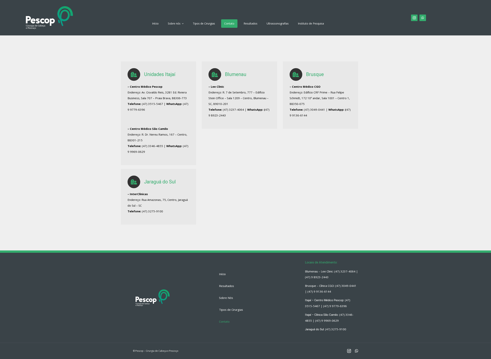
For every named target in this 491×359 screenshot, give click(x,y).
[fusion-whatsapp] (422, 18)
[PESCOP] (49, 5)
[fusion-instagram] (414, 18)
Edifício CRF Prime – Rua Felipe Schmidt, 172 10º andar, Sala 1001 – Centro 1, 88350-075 (320, 98)
